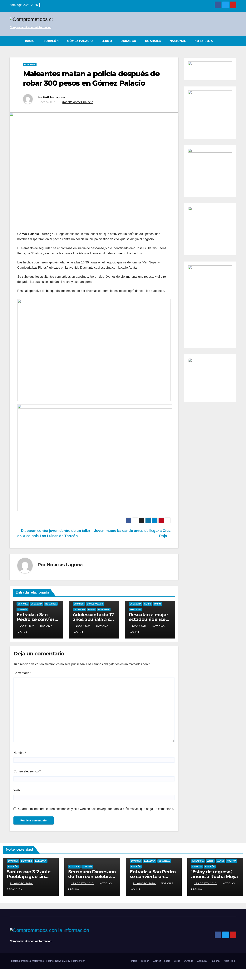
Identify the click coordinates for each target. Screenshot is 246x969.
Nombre (19, 752)
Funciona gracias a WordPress (27, 960)
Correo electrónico (27, 771)
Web (16, 790)
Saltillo (197, 867)
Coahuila (153, 41)
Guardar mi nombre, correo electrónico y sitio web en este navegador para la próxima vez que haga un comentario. (96, 808)
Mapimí (157, 604)
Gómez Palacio (80, 41)
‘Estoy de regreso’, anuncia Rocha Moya (214, 874)
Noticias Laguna (54, 97)
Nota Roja (203, 41)
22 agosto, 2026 (21, 883)
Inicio (30, 41)
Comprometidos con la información (30, 27)
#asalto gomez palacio (77, 102)
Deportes (26, 861)
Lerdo (106, 41)
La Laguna (36, 604)
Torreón (51, 41)
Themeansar (78, 960)
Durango (128, 41)
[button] (234, 40)
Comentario (22, 673)
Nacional (178, 41)
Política (231, 861)
